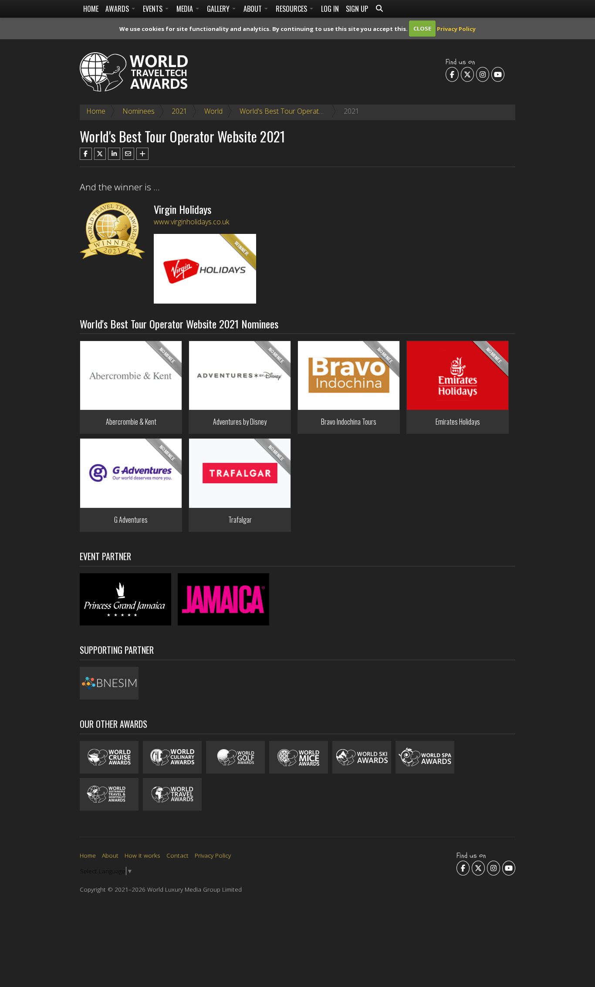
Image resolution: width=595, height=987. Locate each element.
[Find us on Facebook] (452, 74)
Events (153, 8)
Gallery (219, 8)
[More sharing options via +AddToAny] (142, 153)
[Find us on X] (467, 74)
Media (185, 8)
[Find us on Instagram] (482, 74)
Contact (177, 855)
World (213, 111)
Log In (330, 8)
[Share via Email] (128, 153)
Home (90, 8)
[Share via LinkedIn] (114, 153)
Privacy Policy (456, 28)
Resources (292, 8)
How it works (142, 855)
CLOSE (422, 28)
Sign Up (357, 8)
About (253, 8)
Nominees (138, 111)
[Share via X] (100, 153)
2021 (179, 111)
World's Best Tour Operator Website (296, 111)
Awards (118, 8)
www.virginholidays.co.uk (191, 221)
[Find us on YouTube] (497, 74)
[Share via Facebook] (85, 153)
